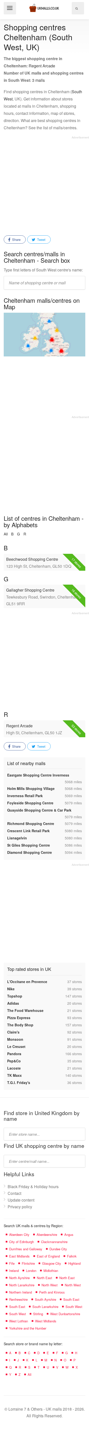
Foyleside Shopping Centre (30, 802)
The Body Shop (20, 1024)
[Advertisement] (44, 184)
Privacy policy (20, 1206)
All (6, 533)
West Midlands (45, 1321)
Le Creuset (16, 1046)
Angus (68, 1234)
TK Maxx (14, 1075)
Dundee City (58, 1249)
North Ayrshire (19, 1277)
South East (71, 1299)
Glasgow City (51, 1263)
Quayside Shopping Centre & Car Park (39, 810)
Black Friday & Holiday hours (33, 1186)
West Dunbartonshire (65, 1313)
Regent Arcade (42, 66)
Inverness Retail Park (25, 795)
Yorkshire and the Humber (27, 1328)
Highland (74, 1263)
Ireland (14, 1270)
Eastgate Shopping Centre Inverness (38, 775)
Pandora (14, 1053)
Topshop (14, 996)
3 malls (38, 80)
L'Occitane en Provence (27, 981)
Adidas (13, 1003)
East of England (48, 1256)
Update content (21, 1200)
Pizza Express (18, 1017)
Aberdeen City (19, 1234)
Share (16, 239)
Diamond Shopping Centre (29, 852)
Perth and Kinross (52, 1292)
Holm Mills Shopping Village (31, 788)
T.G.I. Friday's (18, 1082)
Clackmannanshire (54, 1241)
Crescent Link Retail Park (28, 830)
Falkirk (72, 1256)
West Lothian (18, 1321)
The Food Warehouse (25, 1010)
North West (50, 1285)
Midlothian (51, 1270)
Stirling (38, 1313)
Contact (14, 1193)
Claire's (13, 1032)
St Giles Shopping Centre (28, 845)
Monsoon (15, 1039)
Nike (11, 988)
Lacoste (14, 1068)
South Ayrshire (45, 1299)
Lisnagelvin (17, 837)
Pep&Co (14, 1060)
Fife (12, 1263)
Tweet (40, 239)
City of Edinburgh (21, 1241)
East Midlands (19, 1256)
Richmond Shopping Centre (30, 823)
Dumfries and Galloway (25, 1249)
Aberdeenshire (47, 1234)
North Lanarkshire (21, 1285)
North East (44, 1277)
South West (74, 1306)
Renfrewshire (18, 1299)
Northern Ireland (20, 1292)
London (31, 1270)
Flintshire (28, 1263)
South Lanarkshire (45, 1306)
